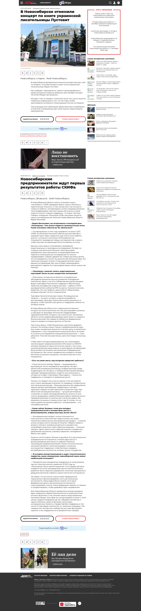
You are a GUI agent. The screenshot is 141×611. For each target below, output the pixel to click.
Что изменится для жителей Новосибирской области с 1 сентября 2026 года (104, 48)
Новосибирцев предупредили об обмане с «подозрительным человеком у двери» (104, 40)
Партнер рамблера (52, 603)
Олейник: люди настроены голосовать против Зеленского (106, 115)
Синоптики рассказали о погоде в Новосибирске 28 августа (104, 32)
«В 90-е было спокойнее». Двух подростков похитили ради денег (107, 75)
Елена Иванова (25, 68)
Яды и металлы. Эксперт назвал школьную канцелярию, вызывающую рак (106, 216)
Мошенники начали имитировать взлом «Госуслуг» (106, 128)
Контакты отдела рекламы (58, 575)
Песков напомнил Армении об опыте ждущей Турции (108, 108)
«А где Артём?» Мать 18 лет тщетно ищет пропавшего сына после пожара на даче (107, 90)
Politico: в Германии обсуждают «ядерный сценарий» (106, 122)
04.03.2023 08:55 (26, 8)
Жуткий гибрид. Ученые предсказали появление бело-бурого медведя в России (108, 83)
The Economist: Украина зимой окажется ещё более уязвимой (106, 135)
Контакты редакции (40, 575)
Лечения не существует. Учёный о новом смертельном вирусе (107, 181)
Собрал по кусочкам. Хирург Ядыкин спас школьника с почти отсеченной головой (108, 97)
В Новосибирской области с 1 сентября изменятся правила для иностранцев (104, 23)
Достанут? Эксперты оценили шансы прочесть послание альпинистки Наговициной (108, 69)
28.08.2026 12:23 (26, 176)
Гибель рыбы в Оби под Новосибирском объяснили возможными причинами (104, 15)
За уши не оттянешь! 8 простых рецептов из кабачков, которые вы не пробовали (108, 189)
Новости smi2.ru (27, 170)
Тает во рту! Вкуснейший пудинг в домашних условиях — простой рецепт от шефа (107, 63)
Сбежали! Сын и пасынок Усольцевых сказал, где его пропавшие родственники (108, 209)
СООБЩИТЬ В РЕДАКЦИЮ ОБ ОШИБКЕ (80, 575)
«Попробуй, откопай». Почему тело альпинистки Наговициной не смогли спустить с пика (107, 203)
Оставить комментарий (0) (70, 119)
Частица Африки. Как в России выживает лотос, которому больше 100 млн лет (107, 196)
